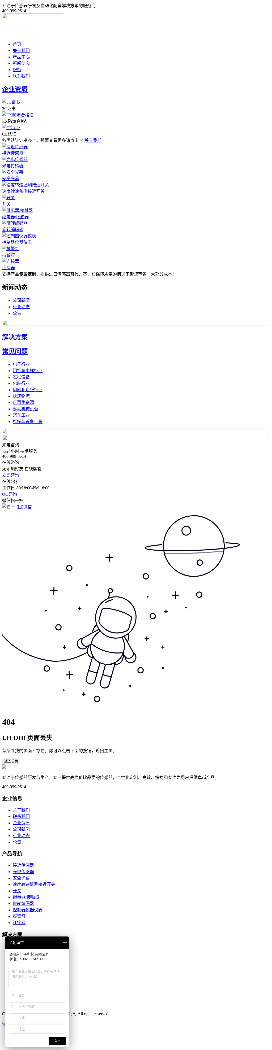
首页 (17, 44)
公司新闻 (21, 300)
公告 (17, 313)
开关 (6, 204)
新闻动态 (21, 63)
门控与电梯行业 (27, 370)
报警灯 (8, 255)
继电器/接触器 (15, 217)
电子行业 (21, 364)
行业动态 (21, 306)
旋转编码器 (12, 229)
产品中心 (21, 57)
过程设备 (21, 377)
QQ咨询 (9, 494)
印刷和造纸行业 (27, 389)
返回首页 (11, 761)
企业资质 (21, 823)
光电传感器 (12, 166)
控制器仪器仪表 (17, 242)
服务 (17, 69)
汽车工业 (21, 415)
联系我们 (21, 76)
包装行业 (21, 383)
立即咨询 (10, 475)
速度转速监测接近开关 (23, 191)
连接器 (8, 267)
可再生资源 (23, 402)
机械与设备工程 (27, 421)
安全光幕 (10, 178)
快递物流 (21, 396)
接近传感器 (12, 153)
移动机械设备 (25, 409)
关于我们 (21, 50)
